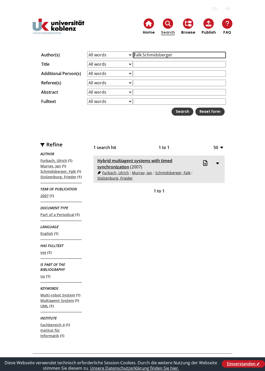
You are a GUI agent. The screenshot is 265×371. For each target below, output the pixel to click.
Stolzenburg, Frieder (58, 176)
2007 (44, 195)
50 (216, 147)
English (46, 233)
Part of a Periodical (57, 214)
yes (43, 252)
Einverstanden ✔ (243, 364)
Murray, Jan (50, 166)
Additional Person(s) (61, 73)
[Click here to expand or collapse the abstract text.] (218, 163)
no (42, 276)
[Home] (58, 30)
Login (227, 8)
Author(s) (50, 55)
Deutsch (214, 8)
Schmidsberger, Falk (58, 171)
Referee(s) (51, 83)
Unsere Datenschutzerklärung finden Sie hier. (134, 368)
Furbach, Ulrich (53, 160)
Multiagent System (57, 300)
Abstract (49, 92)
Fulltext (48, 101)
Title (45, 64)
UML (44, 305)
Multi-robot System (57, 295)
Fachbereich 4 (52, 324)
